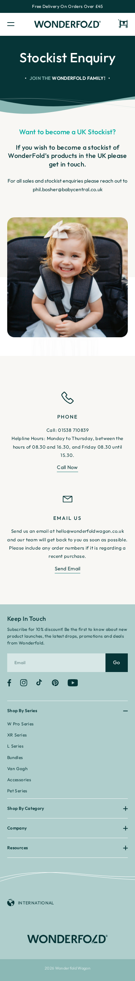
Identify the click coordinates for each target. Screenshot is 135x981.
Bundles (15, 757)
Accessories (19, 779)
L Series (15, 746)
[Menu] (17, 24)
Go (116, 662)
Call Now (67, 467)
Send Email (68, 568)
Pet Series (17, 790)
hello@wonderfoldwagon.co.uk (90, 531)
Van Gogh (17, 768)
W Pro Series (20, 723)
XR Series (17, 735)
